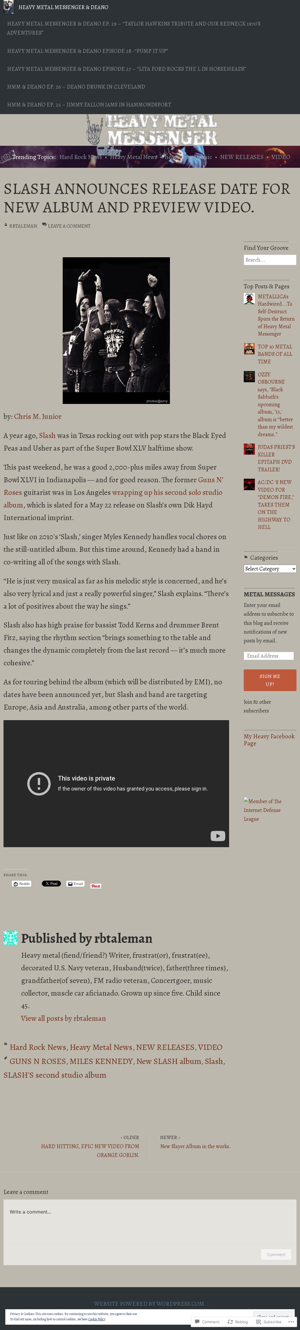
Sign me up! (270, 680)
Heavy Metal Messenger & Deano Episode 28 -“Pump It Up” (87, 51)
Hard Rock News (80, 157)
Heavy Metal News (133, 157)
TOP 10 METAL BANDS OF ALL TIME (275, 354)
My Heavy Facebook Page (269, 740)
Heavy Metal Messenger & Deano (63, 7)
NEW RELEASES (242, 157)
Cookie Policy (96, 1319)
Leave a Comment (69, 226)
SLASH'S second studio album (55, 1075)
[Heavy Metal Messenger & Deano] (150, 130)
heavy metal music (188, 157)
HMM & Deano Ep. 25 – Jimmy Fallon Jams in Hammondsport (89, 105)
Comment (276, 1254)
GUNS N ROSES (38, 1061)
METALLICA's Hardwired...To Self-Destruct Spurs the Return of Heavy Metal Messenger (276, 315)
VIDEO (281, 157)
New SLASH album (168, 1061)
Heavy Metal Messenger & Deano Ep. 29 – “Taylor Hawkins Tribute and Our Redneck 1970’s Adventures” (133, 28)
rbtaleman (23, 226)
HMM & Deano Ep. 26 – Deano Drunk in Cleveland (76, 87)
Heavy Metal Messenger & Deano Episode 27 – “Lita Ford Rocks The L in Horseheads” (126, 69)
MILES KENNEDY (101, 1061)
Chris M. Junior (38, 416)
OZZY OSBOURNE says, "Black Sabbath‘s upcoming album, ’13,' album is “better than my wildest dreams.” (275, 404)
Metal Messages (269, 594)
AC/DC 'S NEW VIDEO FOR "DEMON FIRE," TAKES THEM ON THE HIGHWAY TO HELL (276, 505)
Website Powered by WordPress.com (149, 1304)
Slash (47, 435)
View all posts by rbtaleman (63, 1018)
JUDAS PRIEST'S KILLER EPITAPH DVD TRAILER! (276, 458)
